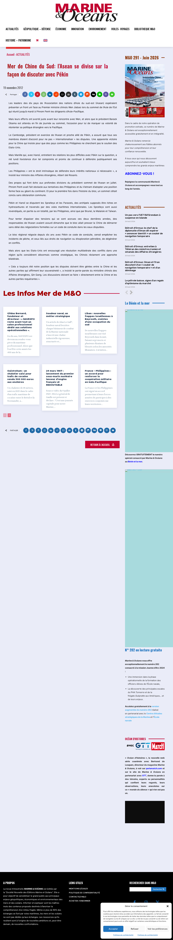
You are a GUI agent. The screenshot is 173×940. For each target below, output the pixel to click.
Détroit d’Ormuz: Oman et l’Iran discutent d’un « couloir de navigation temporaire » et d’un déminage (142, 266)
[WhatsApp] (43, 94)
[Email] (62, 94)
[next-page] (9, 415)
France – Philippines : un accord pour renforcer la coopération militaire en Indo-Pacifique (98, 376)
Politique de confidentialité (123, 935)
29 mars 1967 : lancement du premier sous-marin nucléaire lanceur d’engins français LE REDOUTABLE (60, 378)
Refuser (135, 929)
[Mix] (87, 94)
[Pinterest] (37, 94)
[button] (167, 906)
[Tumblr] (74, 94)
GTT (144, 775)
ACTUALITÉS (23, 54)
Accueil (10, 54)
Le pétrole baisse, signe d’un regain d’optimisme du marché (144, 282)
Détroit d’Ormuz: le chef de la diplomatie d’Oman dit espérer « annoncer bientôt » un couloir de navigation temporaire (144, 232)
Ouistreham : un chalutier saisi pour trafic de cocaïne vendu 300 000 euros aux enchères (20, 376)
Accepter (113, 929)
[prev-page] (5, 415)
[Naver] (112, 94)
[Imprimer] (68, 94)
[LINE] (99, 94)
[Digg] (93, 94)
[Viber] (106, 94)
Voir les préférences (157, 929)
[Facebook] (25, 94)
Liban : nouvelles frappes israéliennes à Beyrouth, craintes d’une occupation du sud (99, 319)
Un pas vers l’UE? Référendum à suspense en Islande (142, 216)
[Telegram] (81, 94)
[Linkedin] (50, 94)
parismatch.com (154, 768)
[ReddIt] (56, 94)
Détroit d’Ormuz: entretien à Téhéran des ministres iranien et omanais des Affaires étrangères (143, 249)
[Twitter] (31, 94)
